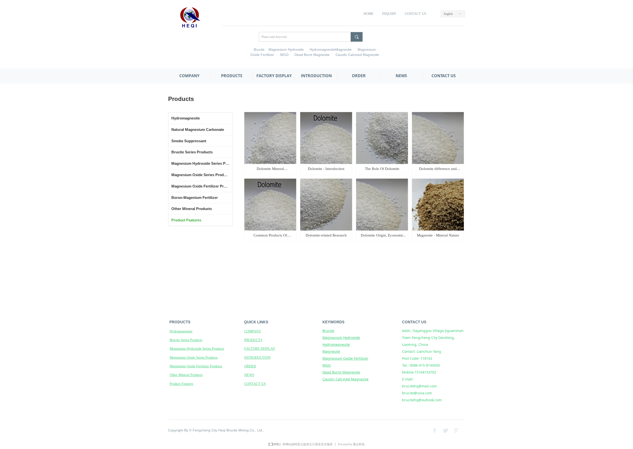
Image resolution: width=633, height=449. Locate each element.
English (448, 14)
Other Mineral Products (191, 209)
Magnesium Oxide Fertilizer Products (201, 186)
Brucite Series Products (192, 152)
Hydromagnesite (185, 118)
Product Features (186, 220)
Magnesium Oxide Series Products (201, 175)
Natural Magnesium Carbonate (197, 129)
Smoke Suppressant (188, 141)
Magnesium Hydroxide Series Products (201, 163)
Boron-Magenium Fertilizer (194, 197)
